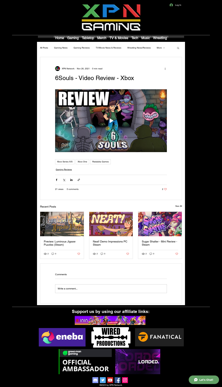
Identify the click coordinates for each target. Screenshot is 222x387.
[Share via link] (78, 179)
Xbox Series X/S (64, 161)
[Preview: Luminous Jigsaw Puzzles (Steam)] (62, 224)
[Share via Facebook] (56, 179)
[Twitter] (103, 380)
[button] (178, 48)
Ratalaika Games (100, 161)
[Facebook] (118, 380)
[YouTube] (110, 380)
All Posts (44, 48)
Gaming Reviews (82, 48)
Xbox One (82, 161)
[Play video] (111, 120)
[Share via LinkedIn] (71, 179)
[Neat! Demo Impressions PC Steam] (111, 224)
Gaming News (61, 48)
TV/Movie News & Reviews (108, 48)
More (159, 48)
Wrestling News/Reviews (139, 48)
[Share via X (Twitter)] (64, 179)
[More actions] (165, 68)
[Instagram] (125, 380)
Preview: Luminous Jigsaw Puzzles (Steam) (60, 243)
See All (178, 206)
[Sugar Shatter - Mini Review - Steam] (160, 224)
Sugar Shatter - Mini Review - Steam (159, 243)
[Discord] (95, 380)
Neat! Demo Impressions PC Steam (110, 243)
